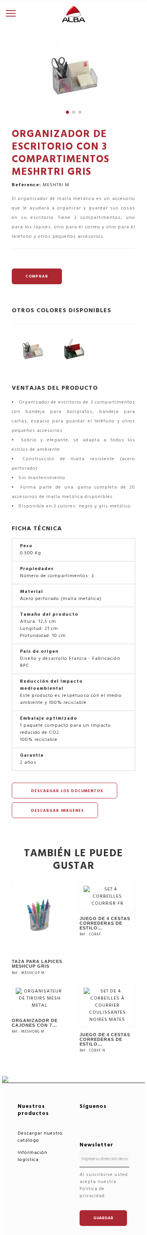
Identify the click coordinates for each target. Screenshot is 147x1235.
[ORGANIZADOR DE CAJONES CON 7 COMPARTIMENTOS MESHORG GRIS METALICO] (40, 998)
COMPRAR (36, 276)
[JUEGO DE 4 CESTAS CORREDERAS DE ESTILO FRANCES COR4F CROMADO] (107, 896)
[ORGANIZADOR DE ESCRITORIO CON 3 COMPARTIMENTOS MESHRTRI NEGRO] (73, 350)
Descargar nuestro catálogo (40, 1136)
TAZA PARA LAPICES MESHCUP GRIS (37, 963)
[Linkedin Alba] (107, 1118)
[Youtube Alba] (89, 1128)
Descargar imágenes (56, 810)
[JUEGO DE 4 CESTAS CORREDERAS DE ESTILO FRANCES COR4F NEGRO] (107, 1005)
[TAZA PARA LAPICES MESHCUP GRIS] (40, 918)
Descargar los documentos (66, 791)
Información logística (32, 1156)
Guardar (103, 1218)
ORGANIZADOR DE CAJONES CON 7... (35, 1023)
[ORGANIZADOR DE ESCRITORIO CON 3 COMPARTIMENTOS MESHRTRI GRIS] (32, 350)
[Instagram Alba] (107, 1128)
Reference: (26, 185)
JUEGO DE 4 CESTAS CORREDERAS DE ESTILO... (105, 923)
